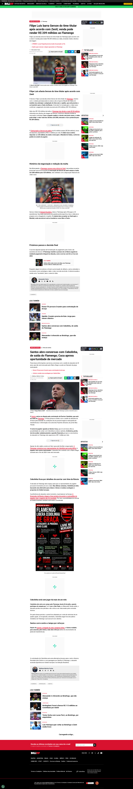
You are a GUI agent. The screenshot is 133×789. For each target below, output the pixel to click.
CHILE (51, 53)
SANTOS (83, 3)
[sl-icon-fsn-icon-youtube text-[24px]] (101, 48)
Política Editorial (60, 67)
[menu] (2, 4)
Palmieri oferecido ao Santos (84, 1)
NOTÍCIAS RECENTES (19, 3)
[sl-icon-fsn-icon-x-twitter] (95, 48)
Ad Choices (69, 67)
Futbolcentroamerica (72, 56)
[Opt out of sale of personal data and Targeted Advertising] (3, 786)
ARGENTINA (40, 53)
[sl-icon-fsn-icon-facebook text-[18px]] (89, 48)
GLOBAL (56, 53)
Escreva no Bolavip (55, 56)
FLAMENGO (51, 3)
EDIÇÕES (33, 53)
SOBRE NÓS (34, 56)
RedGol (63, 56)
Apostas (59, 3)
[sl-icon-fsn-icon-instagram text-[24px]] (92, 48)
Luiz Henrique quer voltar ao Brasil (68, 1)
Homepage (95, 32)
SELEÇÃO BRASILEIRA (99, 3)
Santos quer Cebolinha (55, 1)
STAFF (40, 56)
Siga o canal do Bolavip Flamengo (65, 6)
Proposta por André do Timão (29, 1)
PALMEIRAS (76, 3)
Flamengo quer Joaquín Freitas (14, 1)
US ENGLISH (73, 53)
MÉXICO (62, 53)
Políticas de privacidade (49, 67)
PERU (66, 53)
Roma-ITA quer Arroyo (43, 1)
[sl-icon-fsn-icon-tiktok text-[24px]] (98, 48)
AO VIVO (89, 3)
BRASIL (46, 53)
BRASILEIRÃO (30, 3)
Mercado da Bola (41, 3)
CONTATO (46, 56)
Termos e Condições (53, 41)
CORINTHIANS (67, 3)
